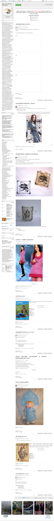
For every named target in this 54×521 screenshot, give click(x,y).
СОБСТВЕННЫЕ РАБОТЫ (6, 196)
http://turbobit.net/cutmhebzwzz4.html (21, 340)
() (42, 100)
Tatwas (8, 251)
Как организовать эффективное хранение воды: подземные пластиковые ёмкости (7, 121)
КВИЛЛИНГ (3, 177)
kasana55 (8, 252)
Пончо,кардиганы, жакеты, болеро (7, 153)
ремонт (3, 90)
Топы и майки (4, 164)
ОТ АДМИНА (4, 185)
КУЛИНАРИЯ (4, 178)
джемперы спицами (6, 45)
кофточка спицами (10, 58)
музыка (10, 69)
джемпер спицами (6, 43)
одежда (7, 78)
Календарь (50, 497)
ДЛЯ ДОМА (3, 172)
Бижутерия (4, 152)
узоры (3, 102)
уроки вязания (6, 105)
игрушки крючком (5, 54)
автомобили (7, 23)
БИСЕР (3, 144)
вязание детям (9, 32)
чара (6, 261)
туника (7, 101)
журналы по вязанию (30, 348)
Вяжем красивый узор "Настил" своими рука (9, 208)
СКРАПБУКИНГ (4, 195)
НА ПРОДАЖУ (4, 183)
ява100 (8, 261)
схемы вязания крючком (8, 98)
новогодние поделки (5, 74)
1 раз (19, 326)
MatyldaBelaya (10, 250)
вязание (4, 32)
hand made (4, 22)
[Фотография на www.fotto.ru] (21, 368)
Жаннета (9, 256)
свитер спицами (8, 92)
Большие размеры (5, 155)
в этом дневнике (5, 226)
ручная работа (5, 91)
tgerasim (11, 254)
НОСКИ (3, 23)
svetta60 (19, 335)
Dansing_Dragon (8, 249)
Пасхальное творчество (6, 190)
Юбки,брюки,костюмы (5, 167)
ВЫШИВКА (3, 149)
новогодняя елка (5, 76)
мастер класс (7, 63)
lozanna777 (3, 253)
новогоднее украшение (6, 72)
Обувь (3, 159)
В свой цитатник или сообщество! (40, 108)
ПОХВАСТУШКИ (4, 187)
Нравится (46, 100)
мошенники (7, 69)
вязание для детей (6, 33)
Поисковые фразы (10, 271)
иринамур (3, 261)
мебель (3, 67)
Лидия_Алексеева (4, 258)
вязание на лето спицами (8, 35)
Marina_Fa (6, 250)
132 (43, 497)
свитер (3, 92)
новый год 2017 (5, 77)
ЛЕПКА (3, 179)
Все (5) (13, 239)
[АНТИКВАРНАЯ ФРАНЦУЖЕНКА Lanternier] (28, 71)
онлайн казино (11, 79)
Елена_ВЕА (20, 243)
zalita (3, 255)
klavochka (11, 252)
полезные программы (8, 83)
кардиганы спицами (6, 57)
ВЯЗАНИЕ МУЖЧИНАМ (5, 169)
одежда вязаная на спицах (6, 79)
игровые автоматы (6, 53)
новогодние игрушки (6, 73)
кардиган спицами (4, 56)
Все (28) (12, 202)
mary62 (9, 253)
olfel (2, 254)
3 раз (19, 97)
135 (39, 497)
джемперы (4, 44)
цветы (9, 106)
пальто (3, 80)
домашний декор (4, 46)
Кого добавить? (9, 241)
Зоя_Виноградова (4, 257)
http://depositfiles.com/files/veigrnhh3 (21, 341)
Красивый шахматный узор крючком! (9, 212)
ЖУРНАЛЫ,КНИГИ (5, 174)
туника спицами (10, 101)
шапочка (9, 108)
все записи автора (25, 27)
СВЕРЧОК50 (11, 260)
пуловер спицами (6, 87)
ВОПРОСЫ (3, 147)
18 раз (19, 290)
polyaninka (5, 254)
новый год (10, 76)
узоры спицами (8, 103)
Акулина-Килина (7, 255)
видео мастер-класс (7, 26)
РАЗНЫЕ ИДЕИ (4, 192)
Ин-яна (9, 257)
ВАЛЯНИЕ (3, 145)
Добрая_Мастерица (26, 108)
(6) (11, 216)
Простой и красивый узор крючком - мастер (10, 205)
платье (10, 80)
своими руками (5, 94)
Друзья (6, 3)
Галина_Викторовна (5, 256)
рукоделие (7, 90)
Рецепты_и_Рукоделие (5, 259)
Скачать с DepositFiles (40, 307)
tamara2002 (8, 254)
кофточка (6, 58)
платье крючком (5, 81)
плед (7, 82)
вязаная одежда (9, 31)
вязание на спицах (6, 36)
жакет (8, 46)
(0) (12, 126)
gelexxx (6, 252)
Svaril (6, 251)
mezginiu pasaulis (10, 22)
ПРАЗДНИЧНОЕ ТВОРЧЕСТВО (6, 188)
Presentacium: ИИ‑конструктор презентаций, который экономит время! (7, 116)
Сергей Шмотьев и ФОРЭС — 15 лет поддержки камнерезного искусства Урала (7, 134)
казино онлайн (10, 55)
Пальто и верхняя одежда (6, 160)
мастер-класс (4, 64)
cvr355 (10, 251)
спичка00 (3, 243)
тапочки (3, 100)
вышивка (4, 30)
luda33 (7, 253)
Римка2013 (20, 157)
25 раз (19, 376)
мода (6, 67)
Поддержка (42, 0)
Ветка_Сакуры (20, 27)
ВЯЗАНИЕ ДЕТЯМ (4, 150)
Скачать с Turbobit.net (40, 305)
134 (40, 497)
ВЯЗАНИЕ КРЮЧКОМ (5, 168)
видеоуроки (6, 28)
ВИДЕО (3, 146)
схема (3, 97)
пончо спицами (6, 86)
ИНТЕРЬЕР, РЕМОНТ (5, 176)
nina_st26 (11, 253)
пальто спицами (6, 80)
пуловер (10, 86)
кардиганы (9, 56)
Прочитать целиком (32, 108)
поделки (3, 83)
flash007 (3, 252)
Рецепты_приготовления (6, 260)
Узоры (3, 165)
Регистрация (11, 0)
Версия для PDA (48, 516)
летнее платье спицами (9, 61)
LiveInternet (4, 1)
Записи (3, 3)
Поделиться (49, 100)
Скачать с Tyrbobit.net (40, 448)
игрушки (11, 53)
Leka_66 (3, 250)
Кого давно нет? (4, 241)
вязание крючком (6, 34)
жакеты (7, 47)
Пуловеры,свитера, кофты (6, 162)
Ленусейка (11, 257)
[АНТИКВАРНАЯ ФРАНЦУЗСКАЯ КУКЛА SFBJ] (28, 51)
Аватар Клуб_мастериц (7, 11)
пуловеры (4, 88)
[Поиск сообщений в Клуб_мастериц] (11, 225)
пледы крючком (10, 82)
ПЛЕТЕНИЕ (3, 186)
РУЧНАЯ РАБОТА (4, 194)
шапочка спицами (4, 109)
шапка (3, 108)
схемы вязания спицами (7, 99)
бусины (5, 25)
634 (37, 497)
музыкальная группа (4, 70)
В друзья (8, 16)
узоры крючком (8, 102)
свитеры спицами (8, 93)
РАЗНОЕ (3, 191)
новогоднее (9, 70)
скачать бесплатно (6, 96)
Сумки (3, 163)
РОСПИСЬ (3, 193)
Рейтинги (19, 0)
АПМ (4, 255)
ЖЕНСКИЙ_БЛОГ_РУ (9, 242)
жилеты (11, 48)
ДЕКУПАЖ (3, 171)
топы (6, 100)
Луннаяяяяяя (10, 258)
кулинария (7, 60)
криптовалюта (4, 60)
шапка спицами (6, 108)
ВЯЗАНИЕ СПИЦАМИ (5, 170)
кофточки (3, 59)
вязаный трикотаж (5, 41)
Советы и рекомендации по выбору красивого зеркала (7, 130)
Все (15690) (12, 247)
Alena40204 (4, 249)
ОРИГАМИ (3, 184)
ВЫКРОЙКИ (4, 148)
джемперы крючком (9, 44)
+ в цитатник (26, 105)
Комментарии (10, 3)
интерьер (4, 55)
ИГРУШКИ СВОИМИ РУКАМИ (6, 175)
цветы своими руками (8, 107)
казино (7, 55)
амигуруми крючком (7, 24)
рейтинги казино (8, 89)
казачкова (19, 361)
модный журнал (20, 348)
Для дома (3, 156)
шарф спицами (9, 109)
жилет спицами (8, 48)
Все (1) (13, 234)
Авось (24, 0)
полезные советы (5, 84)
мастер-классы (8, 66)
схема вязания (6, 97)
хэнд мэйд (6, 106)
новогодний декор (9, 75)
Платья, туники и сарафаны (6, 161)
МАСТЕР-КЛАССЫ (5, 180)
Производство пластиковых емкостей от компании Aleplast (7, 126)
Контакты (48, 517)
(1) (11, 206)
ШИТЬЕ (3, 198)
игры (9, 54)
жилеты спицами (4, 49)
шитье (3, 110)
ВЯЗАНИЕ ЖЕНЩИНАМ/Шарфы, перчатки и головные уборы (26, 146)
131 (45, 497)
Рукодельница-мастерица (22, 299)
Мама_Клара (20, 385)
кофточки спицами (7, 59)
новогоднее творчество (7, 71)
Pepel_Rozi (3, 242)
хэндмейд (3, 235)
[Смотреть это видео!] (4, 205)
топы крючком (9, 100)
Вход (14, 0)
